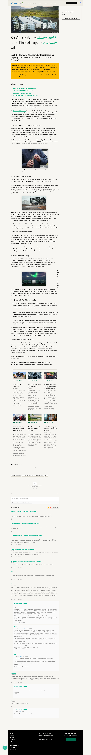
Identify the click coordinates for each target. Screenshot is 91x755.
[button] (41, 3)
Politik (11, 741)
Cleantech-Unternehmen (19, 111)
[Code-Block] (25, 502)
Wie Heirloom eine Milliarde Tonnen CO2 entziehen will (25, 511)
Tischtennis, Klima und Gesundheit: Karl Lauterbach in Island (26, 535)
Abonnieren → (70, 739)
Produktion (12, 739)
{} (28, 502)
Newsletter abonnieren (71, 18)
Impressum (12, 747)
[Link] (27, 502)
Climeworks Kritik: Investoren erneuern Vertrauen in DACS (25, 523)
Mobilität (12, 735)
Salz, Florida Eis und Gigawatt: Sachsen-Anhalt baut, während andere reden (19, 428)
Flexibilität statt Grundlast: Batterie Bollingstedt (23, 549)
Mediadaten (13, 751)
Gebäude (12, 737)
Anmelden (56, 493)
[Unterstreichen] (16, 502)
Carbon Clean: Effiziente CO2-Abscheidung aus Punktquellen (26, 561)
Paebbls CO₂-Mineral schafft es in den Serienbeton (18, 386)
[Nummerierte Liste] (20, 502)
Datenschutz (13, 749)
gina (20, 711)
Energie (11, 733)
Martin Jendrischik (18, 603)
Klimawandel (20, 107)
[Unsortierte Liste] (22, 502)
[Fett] (12, 502)
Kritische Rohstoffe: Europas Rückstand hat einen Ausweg (34, 386)
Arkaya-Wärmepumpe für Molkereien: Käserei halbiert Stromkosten (50, 428)
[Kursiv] (14, 502)
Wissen (11, 743)
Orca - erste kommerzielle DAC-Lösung (23, 90)
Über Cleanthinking (14, 745)
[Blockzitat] (23, 502)
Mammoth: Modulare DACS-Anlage (22, 93)
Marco (21, 604)
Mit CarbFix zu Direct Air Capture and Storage (24, 88)
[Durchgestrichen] (18, 502)
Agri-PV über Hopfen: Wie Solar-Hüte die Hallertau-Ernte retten (34, 428)
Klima (46, 475)
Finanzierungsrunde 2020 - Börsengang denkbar (25, 95)
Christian (21, 687)
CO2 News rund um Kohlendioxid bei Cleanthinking (33, 475)
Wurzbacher (35, 73)
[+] (31, 502)
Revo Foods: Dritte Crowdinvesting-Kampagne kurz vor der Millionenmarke (50, 386)
